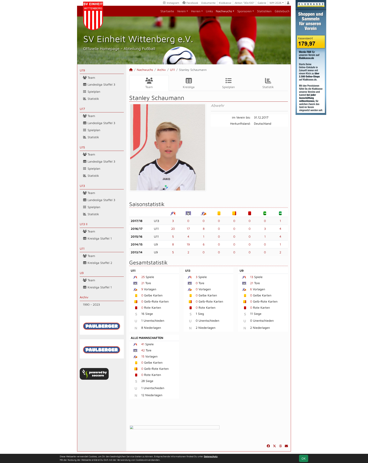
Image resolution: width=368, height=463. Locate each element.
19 (188, 244)
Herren (195, 11)
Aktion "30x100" (244, 2)
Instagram (172, 2)
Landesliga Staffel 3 (101, 84)
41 (142, 344)
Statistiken (264, 11)
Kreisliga (189, 87)
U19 (82, 70)
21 (142, 283)
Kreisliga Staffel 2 (99, 262)
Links (209, 11)
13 (251, 277)
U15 (82, 147)
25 (143, 277)
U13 (82, 185)
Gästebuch (282, 11)
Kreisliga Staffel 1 (99, 238)
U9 (82, 273)
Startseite (167, 11)
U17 (82, 108)
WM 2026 (275, 2)
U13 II (83, 224)
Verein (181, 11)
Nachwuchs (224, 11)
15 (142, 356)
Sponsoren (244, 11)
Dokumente (208, 2)
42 (143, 350)
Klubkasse (225, 2)
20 (173, 228)
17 (188, 228)
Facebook (192, 2)
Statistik (93, 98)
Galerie (262, 2)
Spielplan (93, 91)
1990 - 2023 (91, 304)
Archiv (84, 297)
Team (91, 77)
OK (303, 458)
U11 (82, 248)
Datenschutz (211, 456)
